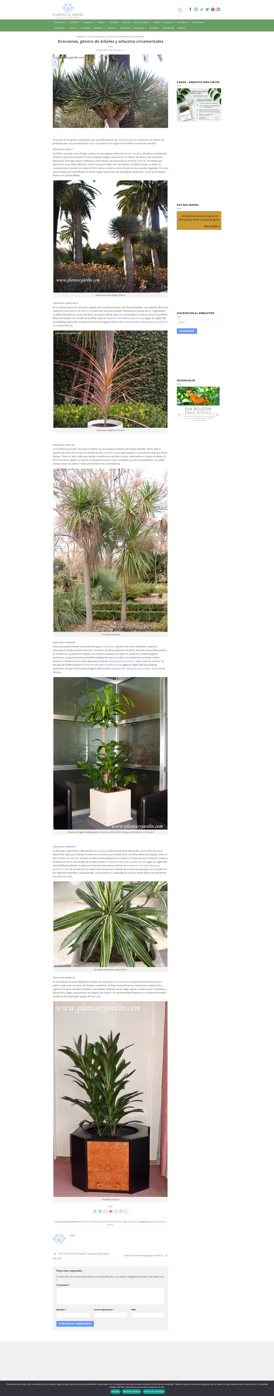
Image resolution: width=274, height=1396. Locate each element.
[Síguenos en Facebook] (190, 10)
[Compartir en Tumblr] (126, 1211)
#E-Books (153, 28)
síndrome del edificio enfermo (123, 318)
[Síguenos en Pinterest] (212, 10)
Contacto (181, 28)
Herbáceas (59, 28)
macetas (73, 858)
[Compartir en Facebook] (95, 1211)
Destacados (59, 22)
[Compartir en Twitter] (100, 1211)
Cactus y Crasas (140, 22)
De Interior (182, 22)
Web (133, 1309)
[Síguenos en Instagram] (196, 10)
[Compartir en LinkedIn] (121, 1211)
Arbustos (113, 22)
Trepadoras (138, 28)
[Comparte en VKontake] (115, 1211)
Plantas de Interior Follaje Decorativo (125, 37)
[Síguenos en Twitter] (207, 10)
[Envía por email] (105, 1211)
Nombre (61, 1309)
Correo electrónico (104, 1309)
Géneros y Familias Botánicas (91, 37)
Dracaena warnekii (64, 846)
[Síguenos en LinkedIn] (218, 10)
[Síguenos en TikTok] (201, 10)
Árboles (100, 22)
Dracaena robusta (64, 977)
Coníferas (167, 22)
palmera (74, 452)
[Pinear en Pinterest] (110, 1211)
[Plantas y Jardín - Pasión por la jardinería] (70, 9)
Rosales (111, 28)
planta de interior (79, 310)
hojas (92, 143)
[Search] (181, 9)
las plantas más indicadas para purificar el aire (133, 668)
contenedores (120, 981)
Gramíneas (198, 22)
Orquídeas (86, 28)
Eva (122, 50)
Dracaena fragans (64, 642)
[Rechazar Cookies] (270, 1389)
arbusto (111, 646)
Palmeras (98, 28)
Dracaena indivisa (64, 445)
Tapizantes (125, 28)
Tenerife (88, 157)
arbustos (133, 139)
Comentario (63, 1285)
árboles (122, 139)
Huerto (72, 28)
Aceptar (115, 1391)
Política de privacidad (154, 1391)
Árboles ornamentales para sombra (144, 1255)
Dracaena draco (63, 149)
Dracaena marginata (65, 303)
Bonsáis (126, 22)
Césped (156, 22)
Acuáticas (87, 22)
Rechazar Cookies (131, 1391)
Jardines (74, 22)
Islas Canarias (134, 153)
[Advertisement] (201, 56)
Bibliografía (168, 28)
